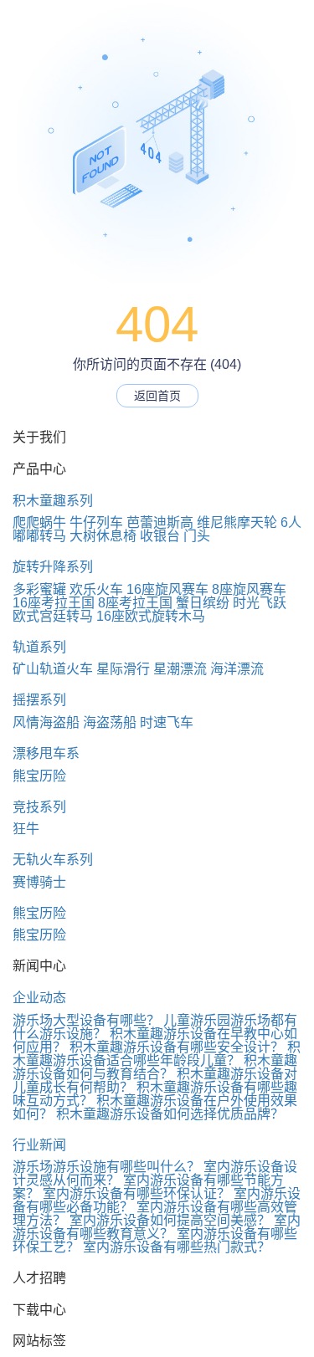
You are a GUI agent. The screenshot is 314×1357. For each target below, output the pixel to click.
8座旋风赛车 (249, 589)
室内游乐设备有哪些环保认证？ (136, 1193)
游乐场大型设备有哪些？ (86, 1020)
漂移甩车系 (46, 753)
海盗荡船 (109, 722)
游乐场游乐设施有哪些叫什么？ (106, 1167)
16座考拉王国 (54, 603)
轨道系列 (39, 647)
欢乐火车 (96, 589)
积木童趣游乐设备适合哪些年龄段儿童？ (157, 1054)
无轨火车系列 (53, 860)
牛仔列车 (96, 522)
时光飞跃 (259, 603)
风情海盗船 (46, 722)
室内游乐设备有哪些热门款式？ (176, 1247)
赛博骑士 (39, 882)
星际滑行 (123, 669)
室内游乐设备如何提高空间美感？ (169, 1220)
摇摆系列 (39, 700)
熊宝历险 (39, 776)
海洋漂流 (237, 669)
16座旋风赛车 (167, 589)
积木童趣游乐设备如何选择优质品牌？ (170, 1114)
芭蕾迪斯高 (159, 522)
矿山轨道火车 (53, 669)
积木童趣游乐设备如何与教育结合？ (155, 1067)
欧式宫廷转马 (53, 616)
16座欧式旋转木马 (150, 616)
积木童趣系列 (53, 501)
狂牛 (26, 829)
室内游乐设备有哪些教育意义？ (157, 1227)
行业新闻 (39, 1145)
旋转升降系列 (53, 567)
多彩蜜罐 (39, 589)
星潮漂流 (180, 669)
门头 (196, 536)
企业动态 (39, 998)
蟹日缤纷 (202, 603)
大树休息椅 (102, 536)
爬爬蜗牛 (39, 522)
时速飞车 (166, 722)
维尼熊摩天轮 (237, 522)
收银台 (160, 536)
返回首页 (157, 395)
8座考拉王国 (135, 603)
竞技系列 (39, 807)
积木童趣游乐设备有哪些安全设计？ (176, 1047)
